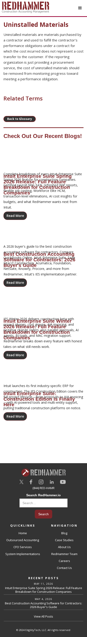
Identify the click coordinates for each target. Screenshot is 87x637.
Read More (15, 215)
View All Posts (43, 616)
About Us (64, 547)
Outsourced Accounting (22, 540)
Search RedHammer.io (43, 495)
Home (23, 533)
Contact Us (64, 568)
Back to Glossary (19, 119)
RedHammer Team (64, 554)
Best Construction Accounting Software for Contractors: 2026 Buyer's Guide (43, 605)
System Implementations (22, 554)
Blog (64, 533)
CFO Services (22, 547)
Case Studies (64, 540)
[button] (80, 8)
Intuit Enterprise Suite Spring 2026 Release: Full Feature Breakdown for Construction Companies (43, 589)
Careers (64, 561)
